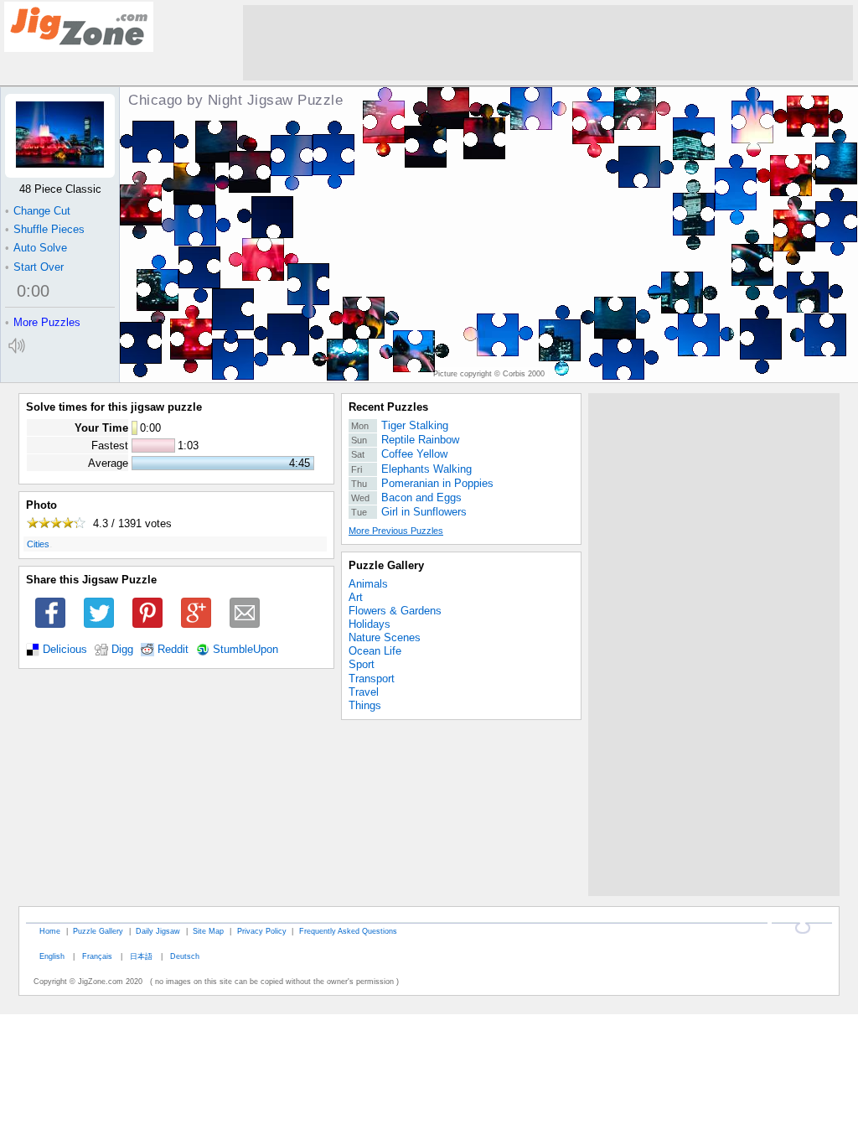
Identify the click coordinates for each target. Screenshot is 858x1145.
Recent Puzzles (388, 407)
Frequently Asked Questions (348, 930)
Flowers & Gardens (395, 610)
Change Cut (37, 211)
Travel (364, 692)
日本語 (141, 956)
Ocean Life (375, 651)
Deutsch (184, 956)
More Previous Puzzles (396, 531)
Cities (38, 544)
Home (49, 930)
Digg (122, 649)
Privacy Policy (262, 930)
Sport (362, 664)
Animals (368, 584)
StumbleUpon (245, 649)
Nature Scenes (385, 637)
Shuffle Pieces (45, 229)
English (52, 956)
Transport (372, 678)
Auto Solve (36, 247)
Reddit (173, 649)
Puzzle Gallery (386, 565)
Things (365, 705)
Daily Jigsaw (158, 930)
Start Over (34, 267)
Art (356, 597)
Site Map (208, 930)
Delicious (65, 649)
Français (97, 956)
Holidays (369, 624)
